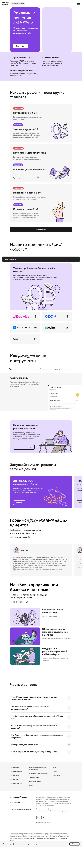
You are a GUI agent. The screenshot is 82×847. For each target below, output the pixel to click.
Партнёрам (56, 775)
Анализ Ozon (14, 779)
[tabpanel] (41, 303)
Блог (54, 767)
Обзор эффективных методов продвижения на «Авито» (55, 631)
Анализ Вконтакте (16, 771)
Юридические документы (18, 806)
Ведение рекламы (35, 781)
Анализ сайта (14, 767)
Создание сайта (34, 777)
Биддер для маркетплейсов (38, 773)
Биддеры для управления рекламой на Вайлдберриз (55, 651)
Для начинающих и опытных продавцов (56, 638)
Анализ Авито (14, 775)
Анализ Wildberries (16, 783)
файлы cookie (17, 844)
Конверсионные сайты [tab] (30, 369)
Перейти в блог (17, 602)
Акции (31, 785)
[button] (24, 447)
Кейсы (55, 771)
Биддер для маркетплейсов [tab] (63, 369)
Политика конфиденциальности (20, 809)
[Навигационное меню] (78, 4)
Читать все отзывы (18, 537)
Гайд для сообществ (49, 616)
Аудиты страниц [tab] (15, 369)
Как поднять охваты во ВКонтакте (53, 611)
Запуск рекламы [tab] (46, 369)
